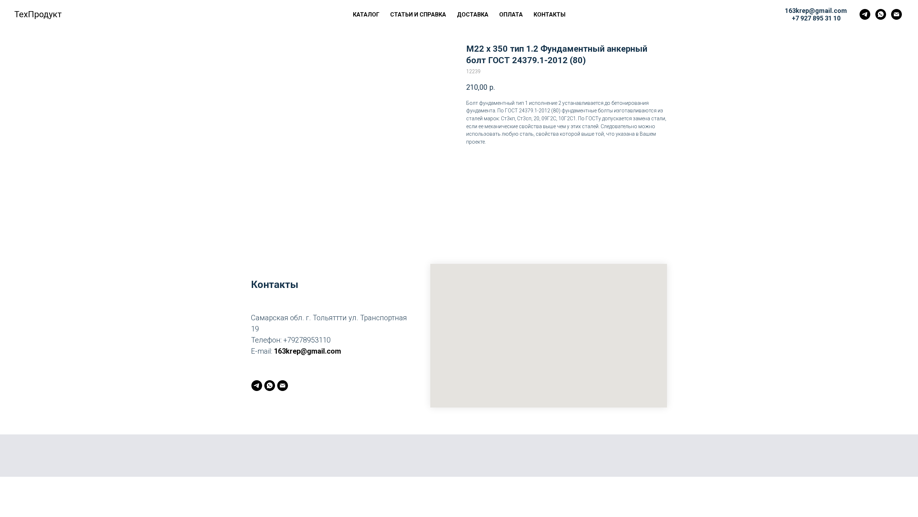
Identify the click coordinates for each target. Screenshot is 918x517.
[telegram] (865, 14)
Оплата (511, 14)
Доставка (472, 14)
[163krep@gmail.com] (896, 14)
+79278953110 (307, 340)
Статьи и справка (418, 14)
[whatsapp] (880, 14)
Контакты (550, 14)
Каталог (366, 14)
